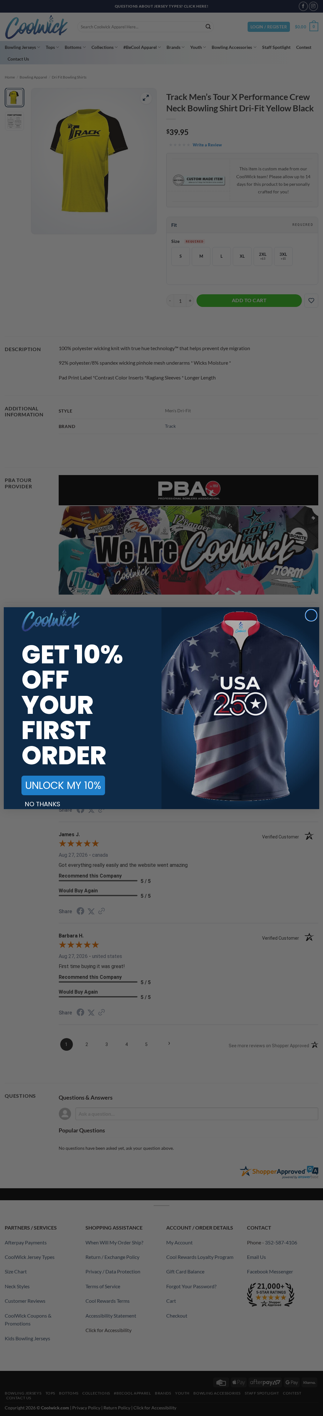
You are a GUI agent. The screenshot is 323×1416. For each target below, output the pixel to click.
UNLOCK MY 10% (63, 785)
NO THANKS (42, 804)
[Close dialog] (311, 615)
